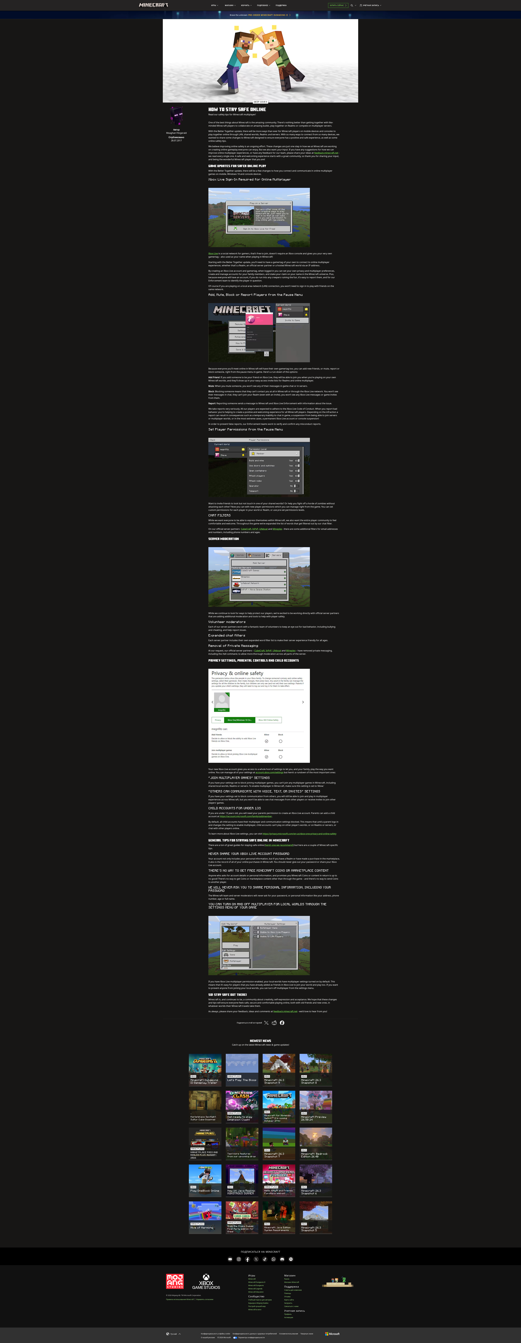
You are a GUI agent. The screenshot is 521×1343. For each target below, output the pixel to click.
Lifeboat (263, 528)
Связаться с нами (291, 1306)
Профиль (288, 1314)
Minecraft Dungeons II (256, 1282)
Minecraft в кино (254, 1309)
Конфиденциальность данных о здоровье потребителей (255, 1334)
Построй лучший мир (257, 1306)
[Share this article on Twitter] (266, 1023)
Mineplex (277, 528)
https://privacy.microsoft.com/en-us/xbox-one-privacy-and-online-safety (299, 833)
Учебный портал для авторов (260, 1300)
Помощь (287, 1293)
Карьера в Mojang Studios (258, 1303)
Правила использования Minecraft (180, 1299)
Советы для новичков (293, 1290)
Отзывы (287, 1296)
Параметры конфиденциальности (251, 1337)
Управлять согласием (204, 1299)
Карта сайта (289, 1300)
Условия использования (288, 1334)
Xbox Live (213, 253)
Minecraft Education (255, 1292)
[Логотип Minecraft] (153, 5)
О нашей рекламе (208, 1337)
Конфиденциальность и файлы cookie (215, 1334)
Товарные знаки (307, 1334)
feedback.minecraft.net (326, 152)
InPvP (255, 528)
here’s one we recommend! (279, 845)
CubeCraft (246, 528)
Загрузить (288, 1303)
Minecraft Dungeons (256, 1285)
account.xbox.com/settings (269, 772)
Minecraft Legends (255, 1289)
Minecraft (252, 1279)
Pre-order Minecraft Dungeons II (268, 15)
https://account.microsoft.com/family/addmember (246, 816)
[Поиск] (354, 5)
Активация (288, 1317)
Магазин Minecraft (291, 1282)
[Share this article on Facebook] (282, 1023)
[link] (230, 1259)
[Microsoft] (332, 1333)
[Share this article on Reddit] (274, 1023)
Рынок (286, 1279)
